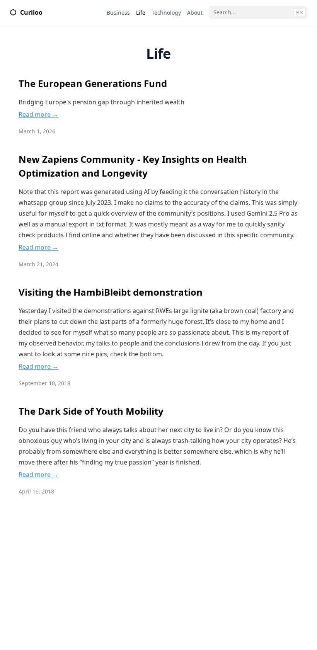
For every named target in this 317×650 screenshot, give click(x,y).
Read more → (38, 114)
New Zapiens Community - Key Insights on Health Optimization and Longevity (133, 166)
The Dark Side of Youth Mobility (91, 411)
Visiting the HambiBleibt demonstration (111, 292)
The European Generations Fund (93, 83)
